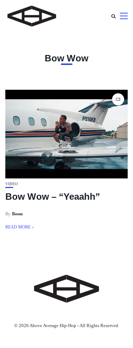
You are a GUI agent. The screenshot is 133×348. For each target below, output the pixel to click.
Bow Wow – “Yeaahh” (52, 196)
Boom (17, 213)
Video (11, 184)
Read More (18, 227)
